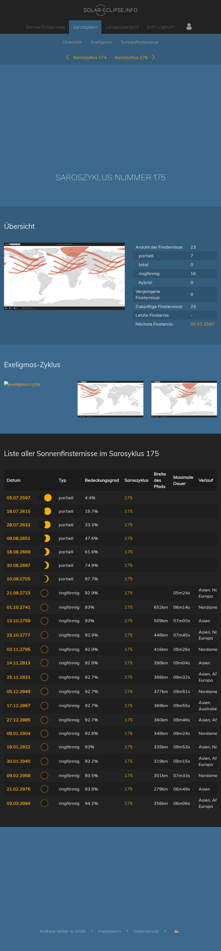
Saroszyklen (85, 27)
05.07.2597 (202, 324)
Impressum (109, 931)
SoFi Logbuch (161, 27)
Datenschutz (146, 931)
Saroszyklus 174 (88, 57)
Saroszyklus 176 (133, 57)
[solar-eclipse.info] (110, 10)
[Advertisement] (110, 110)
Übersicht (72, 42)
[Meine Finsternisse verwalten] (189, 27)
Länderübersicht (122, 27)
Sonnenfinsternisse (45, 27)
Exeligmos (101, 42)
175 (129, 497)
